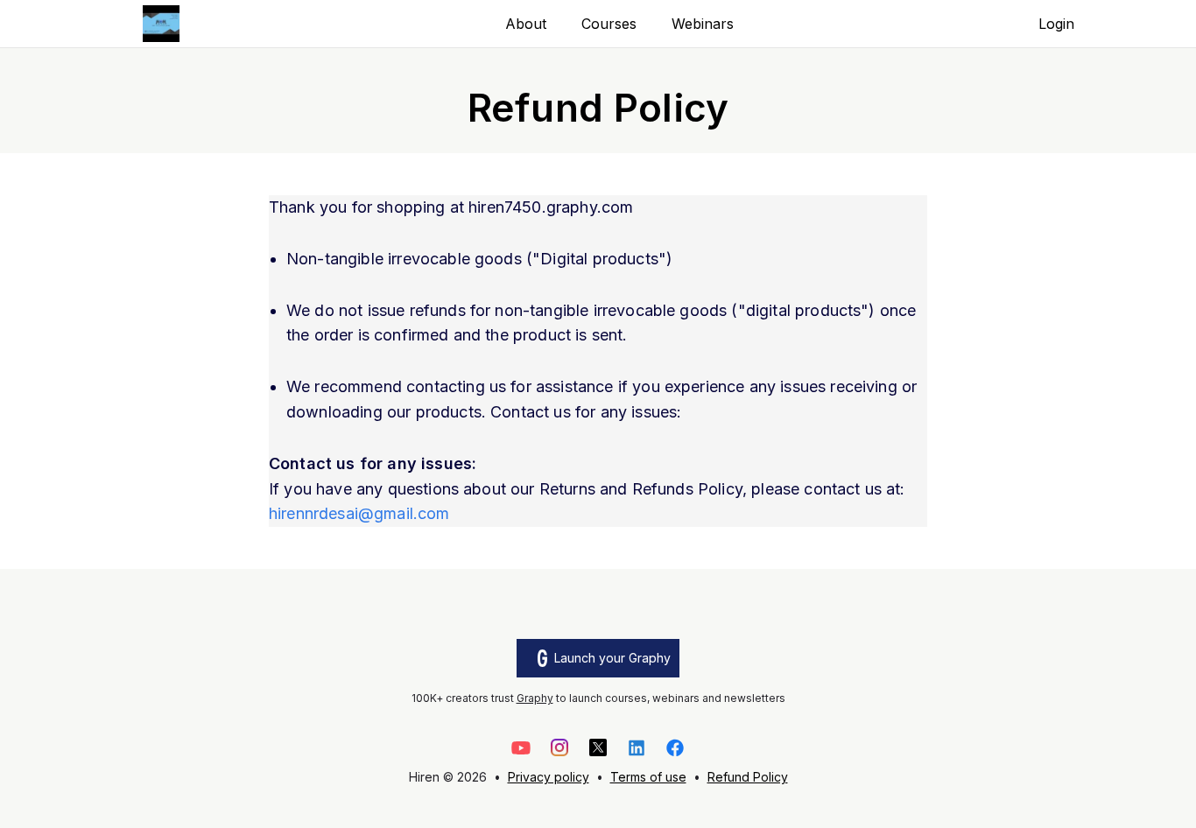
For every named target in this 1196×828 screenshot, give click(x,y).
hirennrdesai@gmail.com (359, 513)
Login (1056, 23)
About (525, 23)
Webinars (703, 23)
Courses (609, 23)
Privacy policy (548, 776)
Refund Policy (747, 776)
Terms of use (648, 776)
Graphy (535, 698)
